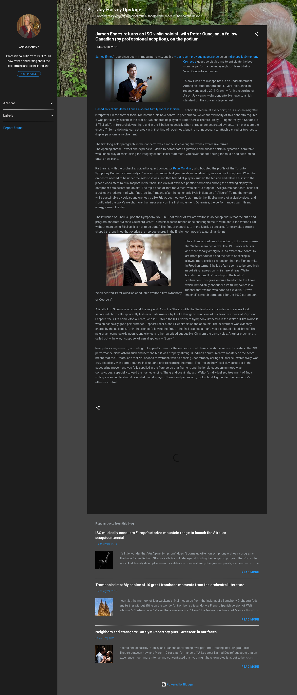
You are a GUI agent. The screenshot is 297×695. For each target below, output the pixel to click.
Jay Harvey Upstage (119, 10)
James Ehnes (104, 57)
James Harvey (29, 46)
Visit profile (29, 73)
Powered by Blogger (179, 684)
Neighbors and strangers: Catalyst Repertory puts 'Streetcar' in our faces (156, 632)
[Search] (264, 11)
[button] (256, 34)
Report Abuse (13, 128)
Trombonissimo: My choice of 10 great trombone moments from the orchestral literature (169, 585)
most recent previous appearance (196, 57)
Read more (250, 572)
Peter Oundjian (182, 168)
